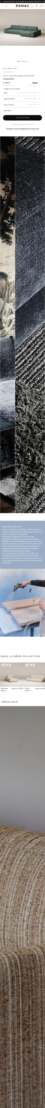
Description (7, 110)
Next (43, 324)
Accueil (5, 68)
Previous (1, 324)
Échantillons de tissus (12, 129)
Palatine (10, 68)
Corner (15, 68)
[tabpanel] (22, 23)
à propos (6, 563)
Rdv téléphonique (24, 129)
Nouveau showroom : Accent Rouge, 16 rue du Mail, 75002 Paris (22, 1)
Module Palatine (27, 689)
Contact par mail (34, 129)
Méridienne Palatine (4, 689)
